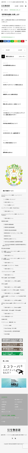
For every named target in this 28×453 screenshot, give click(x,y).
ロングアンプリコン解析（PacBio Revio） (10, 208)
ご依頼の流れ (4, 402)
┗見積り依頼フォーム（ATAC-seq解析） (11, 287)
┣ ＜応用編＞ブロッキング (8, 199)
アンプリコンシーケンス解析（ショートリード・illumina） (12, 196)
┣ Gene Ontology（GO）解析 (9, 328)
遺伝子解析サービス (19, 399)
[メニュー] (25, 6)
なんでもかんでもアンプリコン (7, 418)
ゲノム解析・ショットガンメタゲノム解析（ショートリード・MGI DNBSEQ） (13, 252)
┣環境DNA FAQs (6, 236)
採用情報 (21, 6)
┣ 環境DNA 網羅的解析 (8, 224)
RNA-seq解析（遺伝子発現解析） (8, 277)
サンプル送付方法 (18, 402)
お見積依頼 (3, 404)
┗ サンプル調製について (8, 205)
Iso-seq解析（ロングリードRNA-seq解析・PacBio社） (13, 290)
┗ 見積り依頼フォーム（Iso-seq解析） (11, 293)
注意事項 (3, 406)
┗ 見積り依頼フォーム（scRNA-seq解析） (12, 300)
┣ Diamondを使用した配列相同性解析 (11, 331)
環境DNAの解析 (4, 221)
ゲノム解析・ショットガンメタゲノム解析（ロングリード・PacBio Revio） (13, 259)
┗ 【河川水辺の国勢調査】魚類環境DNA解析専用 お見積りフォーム (14, 245)
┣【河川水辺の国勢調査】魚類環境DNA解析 (12, 241)
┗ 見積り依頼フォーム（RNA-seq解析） (11, 281)
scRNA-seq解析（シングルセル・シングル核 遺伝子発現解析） (13, 297)
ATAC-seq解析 (4, 283)
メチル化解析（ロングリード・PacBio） (10, 265)
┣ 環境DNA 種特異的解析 (8, 227)
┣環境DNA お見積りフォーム (9, 238)
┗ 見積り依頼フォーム (7, 211)
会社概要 (16, 6)
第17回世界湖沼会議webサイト (8, 37)
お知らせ (9, 16)
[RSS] (15, 438)
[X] (12, 438)
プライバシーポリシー (19, 409)
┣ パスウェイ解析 (6, 325)
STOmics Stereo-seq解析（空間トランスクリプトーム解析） (13, 304)
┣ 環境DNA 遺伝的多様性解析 (9, 230)
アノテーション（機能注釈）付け (8, 322)
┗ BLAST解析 (6, 334)
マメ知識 (3, 421)
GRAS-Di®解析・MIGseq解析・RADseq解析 (11, 310)
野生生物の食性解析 (5, 248)
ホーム (2, 399)
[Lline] (12, 41)
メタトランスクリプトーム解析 (8, 271)
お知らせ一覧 (21, 56)
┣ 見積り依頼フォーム (7, 202)
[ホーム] (1, 9)
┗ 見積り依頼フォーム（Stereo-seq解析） (12, 307)
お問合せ (16, 404)
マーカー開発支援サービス (7, 316)
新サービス (17, 417)
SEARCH (26, 2)
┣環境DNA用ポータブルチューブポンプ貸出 (12, 233)
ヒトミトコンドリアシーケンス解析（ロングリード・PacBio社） (13, 215)
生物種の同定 (4, 319)
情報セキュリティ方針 (5, 411)
